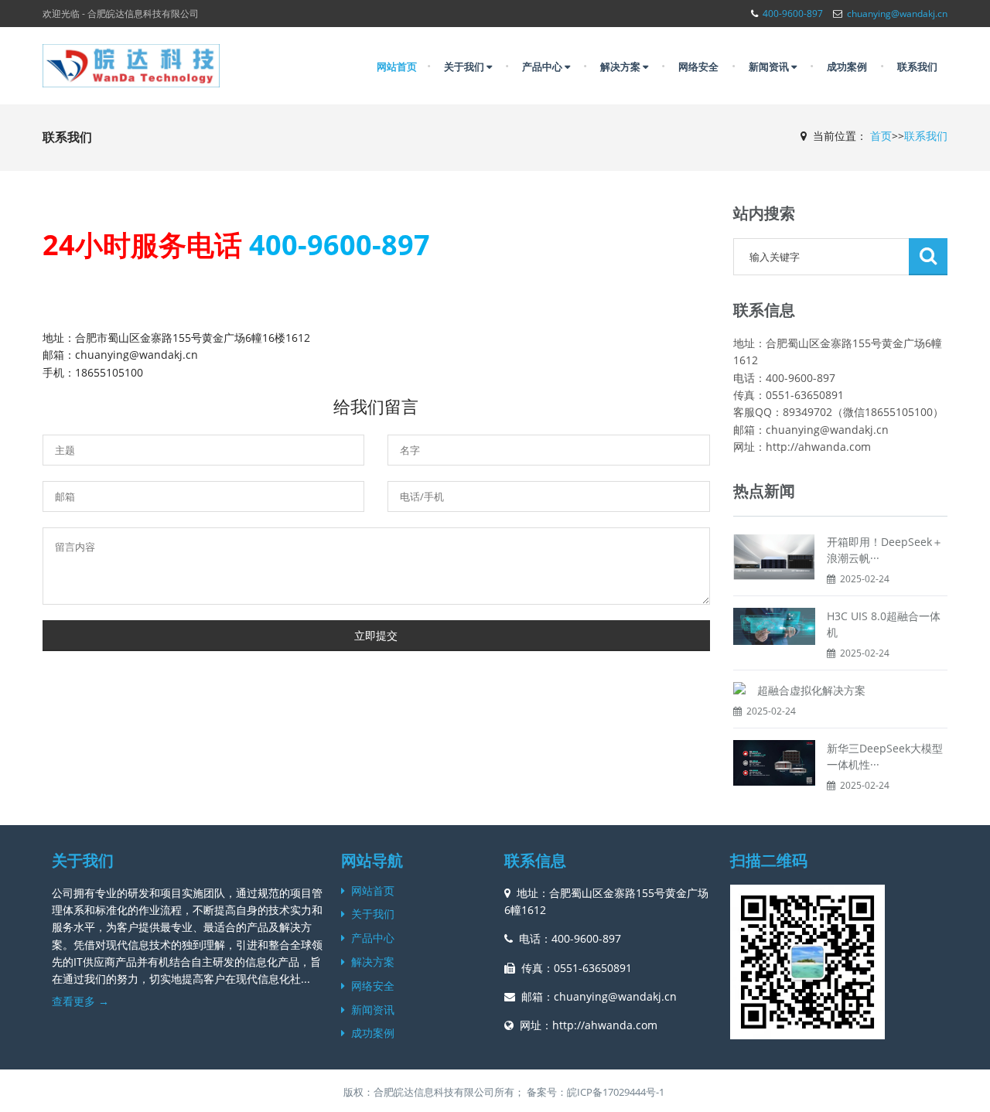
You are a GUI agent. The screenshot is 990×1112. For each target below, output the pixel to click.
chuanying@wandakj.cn (897, 13)
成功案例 (847, 66)
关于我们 (465, 66)
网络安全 (698, 66)
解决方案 (621, 66)
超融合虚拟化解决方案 (811, 690)
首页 (881, 135)
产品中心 (543, 66)
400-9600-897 (793, 13)
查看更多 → (80, 1001)
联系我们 (917, 66)
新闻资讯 (770, 66)
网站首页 (397, 66)
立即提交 (376, 635)
